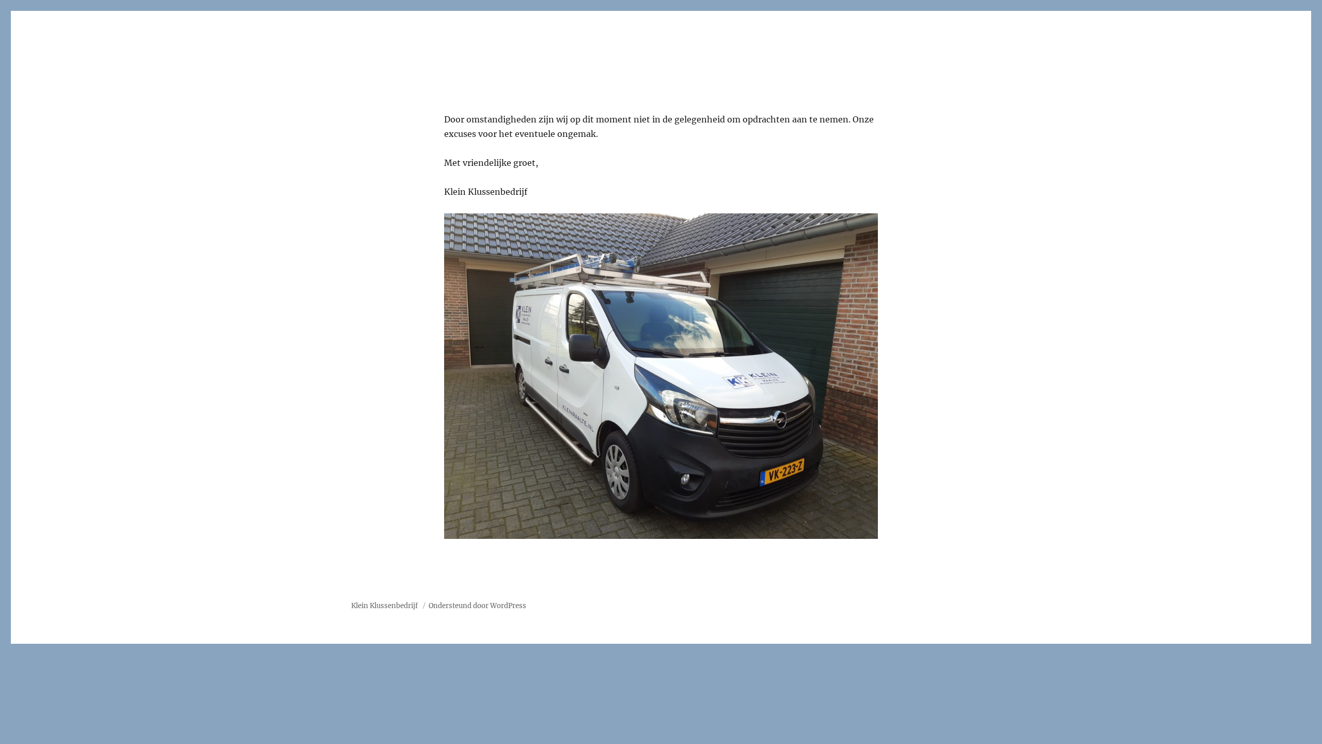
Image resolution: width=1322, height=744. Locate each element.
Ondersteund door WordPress (477, 605)
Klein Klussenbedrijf (385, 605)
